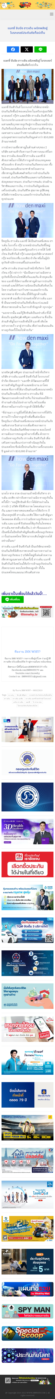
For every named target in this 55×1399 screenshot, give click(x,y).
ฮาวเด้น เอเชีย (18, 699)
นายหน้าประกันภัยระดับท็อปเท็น (40, 695)
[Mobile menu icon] (51, 14)
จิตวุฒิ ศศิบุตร (22, 695)
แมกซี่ (28, 702)
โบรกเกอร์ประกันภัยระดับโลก (28, 706)
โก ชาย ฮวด (37, 702)
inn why (11, 695)
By (22, 690)
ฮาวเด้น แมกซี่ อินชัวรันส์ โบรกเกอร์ (38, 699)
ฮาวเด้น (7, 699)
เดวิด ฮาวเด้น (18, 702)
